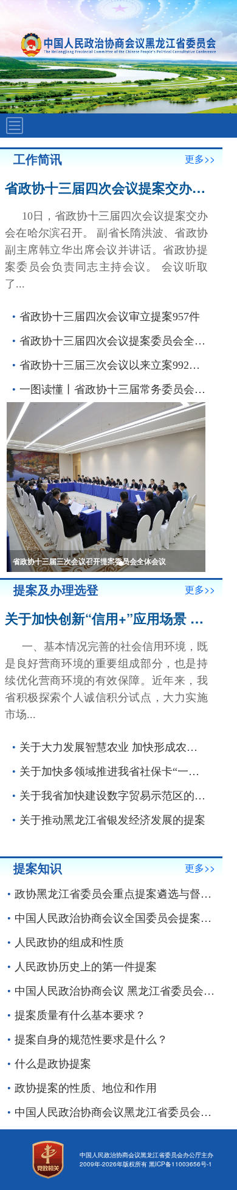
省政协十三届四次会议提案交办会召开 (118, 187)
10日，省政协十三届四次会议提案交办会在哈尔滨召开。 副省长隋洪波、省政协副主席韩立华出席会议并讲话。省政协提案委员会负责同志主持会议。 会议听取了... (106, 250)
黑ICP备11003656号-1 (180, 1164)
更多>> (200, 159)
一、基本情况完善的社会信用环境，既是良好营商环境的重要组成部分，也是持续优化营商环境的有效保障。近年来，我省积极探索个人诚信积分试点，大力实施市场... (106, 680)
